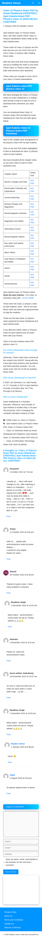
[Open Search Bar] (33, 3)
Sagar (12, 775)
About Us (8, 916)
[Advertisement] (21, 891)
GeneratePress (33, 934)
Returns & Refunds (12, 928)
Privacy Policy (10, 912)
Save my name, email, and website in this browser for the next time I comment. (22, 862)
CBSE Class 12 (13, 420)
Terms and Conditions (13, 920)
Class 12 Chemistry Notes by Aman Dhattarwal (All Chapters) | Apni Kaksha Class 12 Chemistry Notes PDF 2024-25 (20, 434)
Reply (9, 516)
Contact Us (9, 924)
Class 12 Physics (28, 420)
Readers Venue (11, 3)
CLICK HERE (28, 298)
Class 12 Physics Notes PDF (20, 427)
